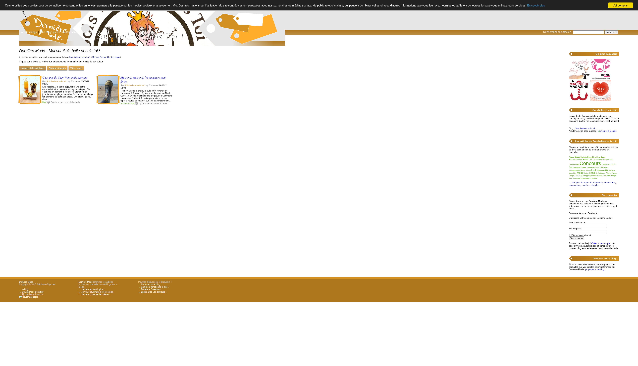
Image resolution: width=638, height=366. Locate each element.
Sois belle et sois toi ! (79, 57)
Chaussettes (598, 159)
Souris (599, 176)
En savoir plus (536, 5)
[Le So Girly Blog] (579, 78)
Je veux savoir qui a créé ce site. (97, 292)
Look (593, 170)
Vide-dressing (586, 178)
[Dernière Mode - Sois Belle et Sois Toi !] (359, 26)
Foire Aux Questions (151, 289)
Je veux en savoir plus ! (93, 289)
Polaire (614, 173)
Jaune (588, 170)
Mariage (612, 170)
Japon (582, 170)
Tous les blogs (28, 32)
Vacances (125, 103)
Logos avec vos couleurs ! (153, 292)
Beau (589, 157)
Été (570, 167)
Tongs (613, 176)
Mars (571, 173)
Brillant (585, 159)
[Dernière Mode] (33, 17)
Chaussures (574, 164)
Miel (574, 173)
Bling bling (596, 157)
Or (596, 173)
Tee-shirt (606, 176)
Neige (586, 173)
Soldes (594, 176)
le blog (25, 289)
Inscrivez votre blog (150, 284)
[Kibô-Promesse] (600, 100)
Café (590, 159)
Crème (604, 164)
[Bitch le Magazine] (600, 78)
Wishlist (594, 178)
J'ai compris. (621, 5)
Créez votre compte (600, 243)
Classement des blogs (79, 32)
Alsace (571, 157)
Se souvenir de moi (581, 235)
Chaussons (607, 159)
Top (570, 178)
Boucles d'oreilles (575, 159)
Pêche (608, 173)
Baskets (584, 157)
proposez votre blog (594, 269)
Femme (583, 168)
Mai (44, 102)
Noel (592, 172)
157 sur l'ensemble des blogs (106, 57)
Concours (590, 163)
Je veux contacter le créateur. (95, 294)
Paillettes (601, 173)
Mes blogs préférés (51, 32)
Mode (580, 172)
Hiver (606, 168)
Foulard (590, 168)
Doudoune (611, 164)
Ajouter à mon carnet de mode (65, 102)
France (596, 168)
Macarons (601, 170)
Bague (577, 157)
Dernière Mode (26, 282)
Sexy (580, 176)
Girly (602, 168)
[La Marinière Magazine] (579, 100)
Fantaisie (576, 168)
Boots (603, 157)
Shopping (586, 176)
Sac (576, 176)
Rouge (571, 176)
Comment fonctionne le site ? (155, 287)
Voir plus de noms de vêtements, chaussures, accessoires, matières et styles (592, 183)
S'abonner (75, 81)
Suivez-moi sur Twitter (32, 292)
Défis (99, 32)
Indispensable (574, 170)
